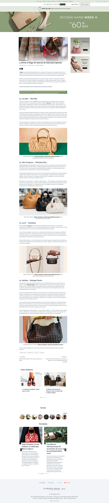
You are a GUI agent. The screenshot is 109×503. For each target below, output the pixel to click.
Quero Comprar (85, 4)
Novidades (65, 1)
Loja (37, 1)
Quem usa (53, 1)
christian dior (30, 352)
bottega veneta (23, 352)
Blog (40, 1)
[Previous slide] (21, 449)
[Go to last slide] (22, 384)
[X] (22, 69)
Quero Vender (74, 4)
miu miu (36, 352)
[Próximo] (64, 384)
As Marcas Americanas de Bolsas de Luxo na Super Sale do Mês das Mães (54, 391)
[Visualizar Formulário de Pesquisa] (97, 1)
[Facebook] (100, 1)
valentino (42, 352)
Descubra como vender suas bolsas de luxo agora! (46, 93)
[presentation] (31, 379)
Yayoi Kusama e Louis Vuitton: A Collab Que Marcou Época (30, 446)
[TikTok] (104, 1)
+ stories (65, 413)
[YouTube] (107, 1)
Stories (49, 1)
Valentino (29, 225)
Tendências (59, 1)
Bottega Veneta (31, 284)
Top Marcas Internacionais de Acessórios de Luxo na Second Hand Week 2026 (55, 448)
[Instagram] (102, 1)
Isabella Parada (24, 65)
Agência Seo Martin (54, 500)
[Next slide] (65, 449)
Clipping (71, 1)
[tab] (42, 397)
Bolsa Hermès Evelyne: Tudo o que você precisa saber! (30, 358)
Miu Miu (49, 103)
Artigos (44, 1)
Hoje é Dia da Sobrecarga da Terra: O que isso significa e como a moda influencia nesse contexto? (56, 359)
